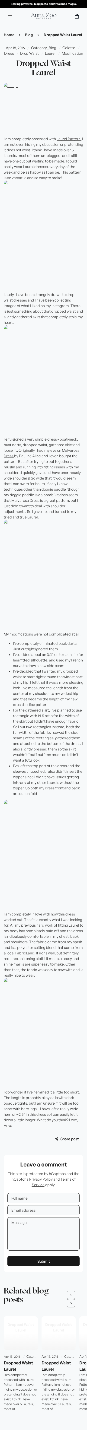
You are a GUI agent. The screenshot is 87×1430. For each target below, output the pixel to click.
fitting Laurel (69, 925)
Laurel (32, 517)
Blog (29, 34)
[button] (71, 1295)
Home (9, 34)
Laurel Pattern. (69, 139)
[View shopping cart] (76, 16)
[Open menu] (10, 16)
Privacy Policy (41, 1179)
